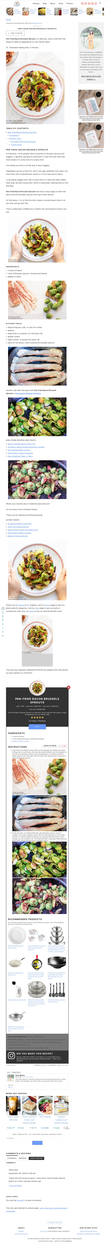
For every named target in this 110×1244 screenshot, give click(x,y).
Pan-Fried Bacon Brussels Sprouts (22, 132)
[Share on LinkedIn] (2, 624)
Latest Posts (16, 145)
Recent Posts (16, 1072)
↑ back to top (55, 1222)
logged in (21, 1200)
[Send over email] (2, 635)
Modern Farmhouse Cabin (88, 1234)
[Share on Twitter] (2, 616)
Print (37, 727)
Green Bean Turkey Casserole (20, 453)
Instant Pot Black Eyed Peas (19, 524)
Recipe (21, 605)
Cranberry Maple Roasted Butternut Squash (26, 447)
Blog (45, 3)
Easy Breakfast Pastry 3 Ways (20, 456)
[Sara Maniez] (10, 1082)
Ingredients (14, 135)
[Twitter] (12, 1087)
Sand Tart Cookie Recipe (18, 527)
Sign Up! (44, 1231)
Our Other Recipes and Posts (23, 142)
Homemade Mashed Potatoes (28, 393)
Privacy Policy (21, 1234)
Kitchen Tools (15, 138)
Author (8, 1072)
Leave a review (36, 1158)
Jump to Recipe (16, 33)
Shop (61, 3)
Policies (69, 3)
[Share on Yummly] (2, 632)
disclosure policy (37, 23)
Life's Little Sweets (27, 1077)
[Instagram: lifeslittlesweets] (12, 1057)
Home (8, 19)
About (52, 3)
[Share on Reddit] (2, 628)
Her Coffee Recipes (88, 1231)
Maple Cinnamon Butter (18, 536)
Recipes (36, 3)
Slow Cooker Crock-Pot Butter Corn (23, 530)
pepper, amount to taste (20, 741)
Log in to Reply (15, 1186)
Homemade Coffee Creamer (19, 533)
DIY (28, 605)
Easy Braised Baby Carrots (19, 450)
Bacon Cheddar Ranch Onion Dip (21, 444)
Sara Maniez (20, 1075)
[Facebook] (9, 1087)
